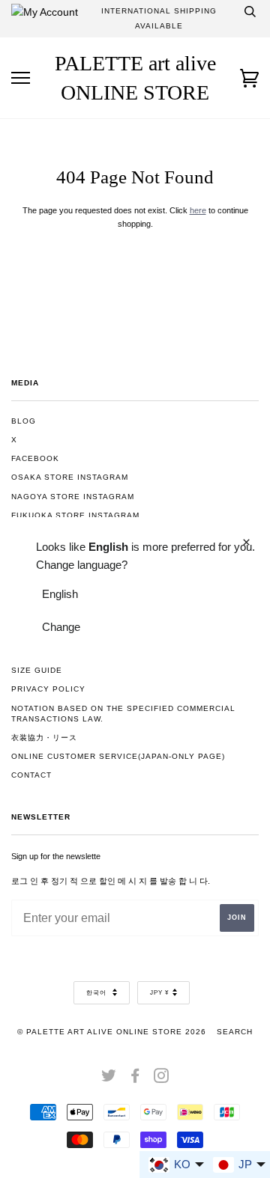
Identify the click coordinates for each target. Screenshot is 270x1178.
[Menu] (20, 78)
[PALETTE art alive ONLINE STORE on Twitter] (109, 1079)
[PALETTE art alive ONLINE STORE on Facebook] (135, 1079)
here (198, 210)
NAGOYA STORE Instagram (72, 496)
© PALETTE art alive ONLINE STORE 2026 (111, 1032)
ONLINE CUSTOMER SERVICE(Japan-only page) (118, 756)
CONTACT (31, 775)
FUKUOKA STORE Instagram (75, 515)
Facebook (35, 458)
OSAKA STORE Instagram (69, 477)
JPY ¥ (159, 992)
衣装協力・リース (44, 737)
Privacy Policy (48, 689)
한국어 (97, 992)
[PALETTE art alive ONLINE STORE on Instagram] (162, 1079)
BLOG (23, 421)
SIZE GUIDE (36, 670)
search (235, 1032)
